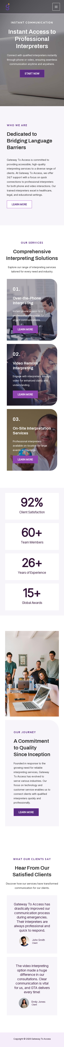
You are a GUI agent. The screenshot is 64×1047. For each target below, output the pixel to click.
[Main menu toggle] (56, 7)
